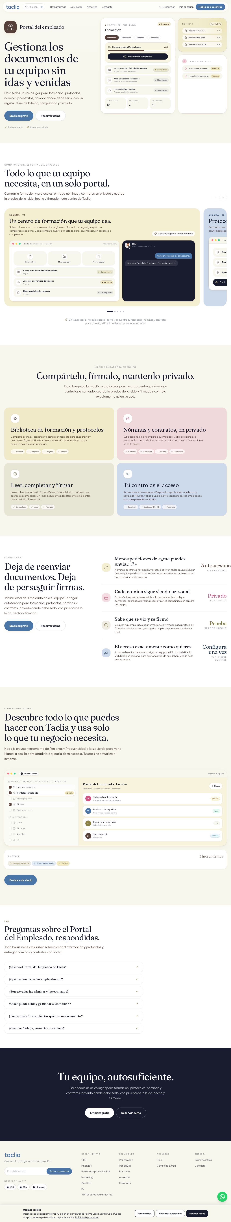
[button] (164, 65)
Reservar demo (50, 116)
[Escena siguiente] (223, 197)
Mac (25, 1187)
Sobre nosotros (203, 1160)
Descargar (169, 6)
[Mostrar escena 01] (110, 311)
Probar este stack (20, 880)
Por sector (125, 1171)
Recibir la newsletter (59, 1171)
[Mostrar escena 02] (115, 311)
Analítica (86, 1183)
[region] (115, 257)
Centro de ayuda (166, 1165)
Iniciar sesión (186, 6)
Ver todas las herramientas (96, 1194)
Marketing (87, 1177)
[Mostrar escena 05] (123, 311)
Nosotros (92, 6)
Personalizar (144, 1213)
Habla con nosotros (210, 6)
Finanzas (86, 1165)
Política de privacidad (87, 1217)
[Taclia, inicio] (12, 7)
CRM (84, 1160)
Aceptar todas (197, 1213)
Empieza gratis (18, 116)
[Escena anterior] (215, 197)
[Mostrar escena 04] (120, 311)
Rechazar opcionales (170, 1213)
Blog (159, 1160)
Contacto (107, 6)
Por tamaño (126, 1160)
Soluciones (76, 6)
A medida (124, 1177)
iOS (12, 1187)
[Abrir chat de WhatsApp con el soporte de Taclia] (222, 1197)
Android (41, 1187)
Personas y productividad (95, 1171)
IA (82, 1188)
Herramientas (58, 6)
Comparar (125, 1183)
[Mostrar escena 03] (117, 311)
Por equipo (125, 1165)
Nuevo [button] (217, 786)
